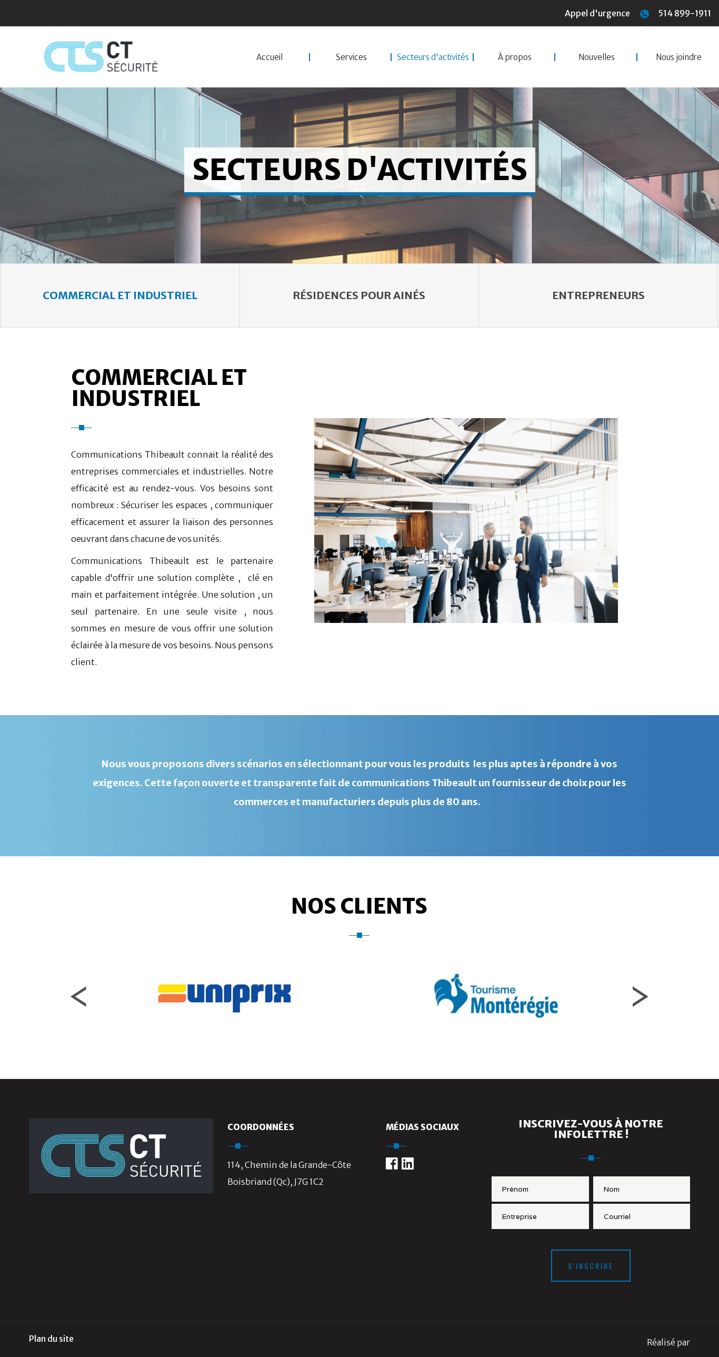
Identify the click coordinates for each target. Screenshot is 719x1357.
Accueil (269, 57)
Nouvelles (596, 57)
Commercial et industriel (120, 295)
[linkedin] (408, 1163)
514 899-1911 (684, 13)
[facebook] (392, 1163)
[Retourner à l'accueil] (121, 1190)
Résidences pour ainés (359, 295)
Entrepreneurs (598, 295)
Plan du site (51, 1338)
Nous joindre (679, 57)
